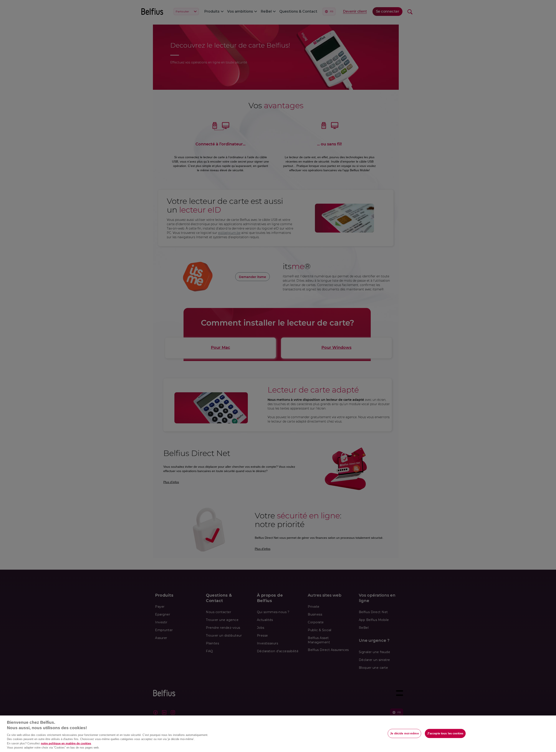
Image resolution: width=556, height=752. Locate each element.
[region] (278, 733)
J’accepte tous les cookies (445, 733)
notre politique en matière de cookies (66, 743)
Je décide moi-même (404, 733)
